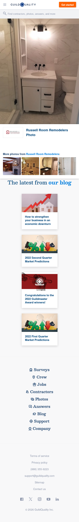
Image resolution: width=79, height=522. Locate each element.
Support (41, 421)
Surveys (42, 370)
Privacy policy (39, 462)
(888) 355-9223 (39, 469)
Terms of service (39, 456)
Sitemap (39, 482)
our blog (60, 182)
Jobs (41, 384)
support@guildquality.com (40, 476)
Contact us (39, 489)
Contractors (41, 392)
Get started (67, 4)
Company (42, 428)
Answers (41, 406)
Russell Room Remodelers (42, 154)
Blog (41, 414)
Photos (41, 399)
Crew (42, 377)
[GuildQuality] (23, 5)
